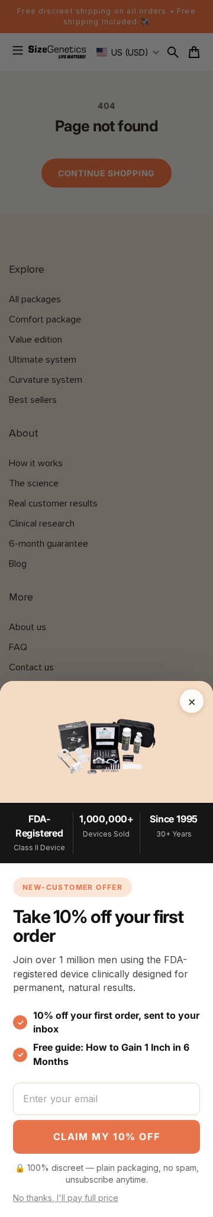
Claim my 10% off (106, 1136)
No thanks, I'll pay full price (65, 1198)
